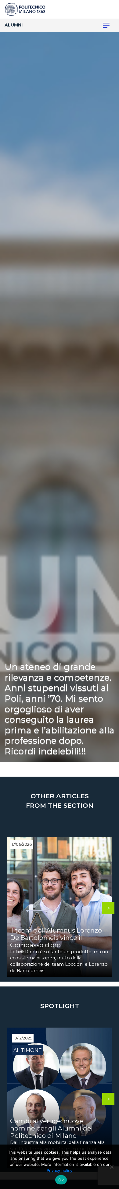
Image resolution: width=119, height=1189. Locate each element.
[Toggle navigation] (103, 25)
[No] (111, 1167)
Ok (61, 1179)
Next (108, 908)
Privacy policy (59, 1170)
